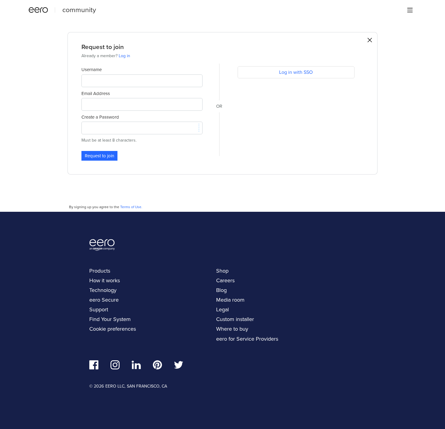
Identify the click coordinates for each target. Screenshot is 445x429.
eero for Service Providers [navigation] (247, 338)
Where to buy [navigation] (232, 328)
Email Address (95, 93)
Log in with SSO (296, 72)
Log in (124, 56)
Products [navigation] (99, 270)
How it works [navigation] (104, 280)
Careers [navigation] (225, 280)
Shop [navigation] (222, 270)
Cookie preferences (112, 328)
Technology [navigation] (103, 290)
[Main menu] (409, 10)
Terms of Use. (131, 206)
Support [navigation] (98, 309)
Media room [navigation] (230, 299)
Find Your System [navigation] (110, 319)
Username (91, 69)
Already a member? (105, 56)
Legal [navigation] (222, 309)
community (79, 9)
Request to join (99, 155)
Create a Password (100, 117)
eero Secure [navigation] (104, 299)
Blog (221, 290)
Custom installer (235, 319)
